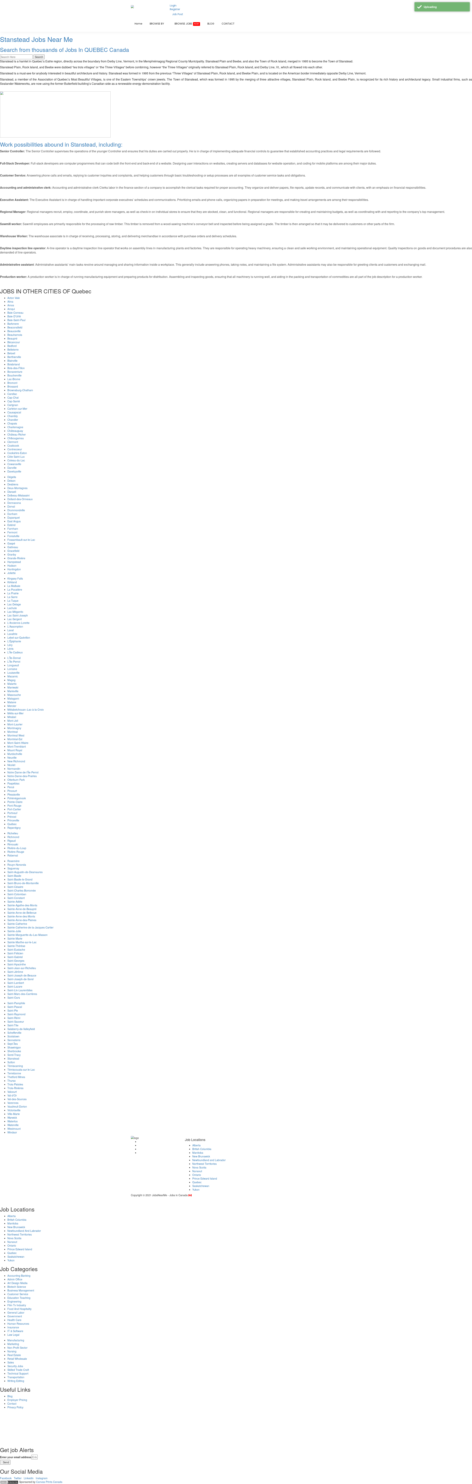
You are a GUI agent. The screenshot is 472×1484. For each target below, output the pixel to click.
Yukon (195, 1189)
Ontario (196, 1175)
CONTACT (228, 23)
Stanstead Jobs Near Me (36, 39)
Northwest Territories (204, 1164)
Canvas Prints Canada (49, 1482)
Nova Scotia (199, 1167)
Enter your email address (15, 1457)
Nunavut (197, 1171)
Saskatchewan (200, 1186)
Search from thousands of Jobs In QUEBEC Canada (64, 50)
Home (138, 23)
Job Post (177, 14)
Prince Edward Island (204, 1178)
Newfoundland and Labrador (209, 1160)
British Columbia (201, 1149)
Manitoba (197, 1152)
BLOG (210, 23)
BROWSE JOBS (187, 23)
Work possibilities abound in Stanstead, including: (61, 144)
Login (173, 5)
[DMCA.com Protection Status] (9, 1482)
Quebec (197, 1182)
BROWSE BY (157, 23)
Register (175, 9)
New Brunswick (201, 1156)
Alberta (196, 1145)
